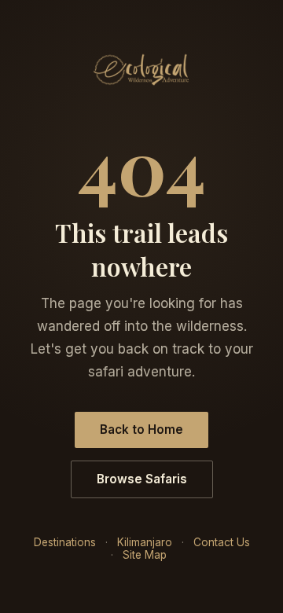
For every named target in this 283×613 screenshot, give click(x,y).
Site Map (145, 555)
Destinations (65, 542)
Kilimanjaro (144, 542)
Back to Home (141, 429)
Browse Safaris (142, 479)
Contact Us (221, 542)
